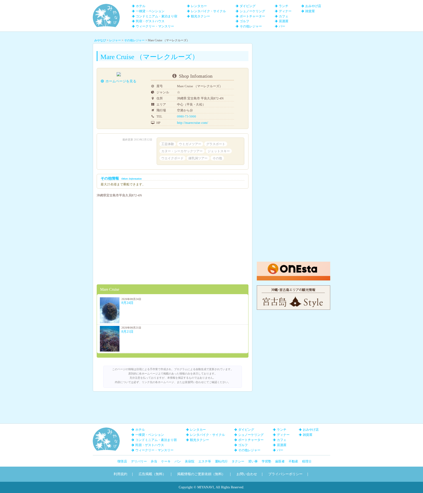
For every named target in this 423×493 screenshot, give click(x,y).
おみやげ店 (313, 6)
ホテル (140, 6)
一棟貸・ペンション (150, 11)
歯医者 (280, 461)
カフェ (283, 16)
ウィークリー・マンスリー (155, 26)
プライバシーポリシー (285, 474)
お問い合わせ (246, 474)
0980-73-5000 (186, 116)
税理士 (307, 461)
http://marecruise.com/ (192, 123)
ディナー (285, 11)
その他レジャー (251, 26)
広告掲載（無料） (152, 474)
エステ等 (204, 461)
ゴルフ (244, 21)
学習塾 (266, 461)
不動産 (293, 461)
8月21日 (127, 331)
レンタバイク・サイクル (208, 11)
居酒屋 (283, 21)
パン (178, 461)
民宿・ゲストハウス (150, 21)
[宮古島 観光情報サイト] (293, 287)
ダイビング (248, 6)
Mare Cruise (109, 289)
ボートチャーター (252, 16)
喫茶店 (122, 461)
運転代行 (221, 461)
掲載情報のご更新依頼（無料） (201, 474)
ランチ (283, 6)
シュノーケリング (252, 11)
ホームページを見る (121, 81)
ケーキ (166, 461)
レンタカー (199, 6)
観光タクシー (200, 16)
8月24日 (127, 303)
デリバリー (139, 461)
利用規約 (120, 474)
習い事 (253, 461)
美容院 (189, 461)
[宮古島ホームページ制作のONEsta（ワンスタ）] (293, 264)
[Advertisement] (293, 73)
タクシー (238, 461)
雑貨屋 (310, 11)
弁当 (154, 461)
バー (282, 26)
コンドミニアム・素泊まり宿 (156, 16)
